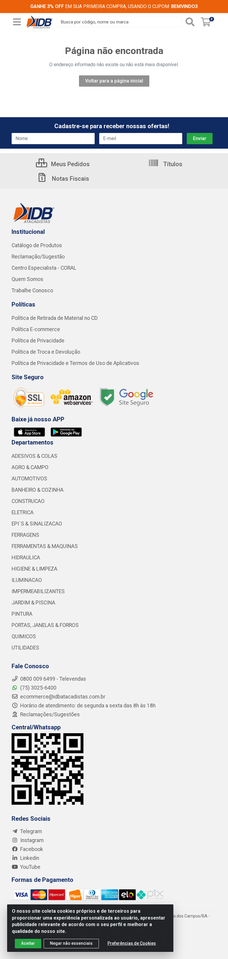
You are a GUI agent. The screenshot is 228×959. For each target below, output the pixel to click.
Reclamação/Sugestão (38, 257)
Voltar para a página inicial (114, 81)
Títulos (172, 164)
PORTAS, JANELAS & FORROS (45, 625)
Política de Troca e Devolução (46, 352)
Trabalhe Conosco (32, 290)
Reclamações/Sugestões (49, 714)
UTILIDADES (25, 648)
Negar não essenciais (71, 943)
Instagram (31, 840)
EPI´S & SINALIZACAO (37, 524)
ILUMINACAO (27, 580)
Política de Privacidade (38, 341)
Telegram (30, 831)
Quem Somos (27, 279)
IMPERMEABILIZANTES (38, 591)
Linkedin (29, 858)
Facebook (31, 849)
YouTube (29, 867)
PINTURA (22, 614)
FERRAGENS (25, 535)
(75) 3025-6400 (37, 688)
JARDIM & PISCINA (33, 603)
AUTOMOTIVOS (29, 479)
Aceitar (28, 943)
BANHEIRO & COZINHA (38, 490)
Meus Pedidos (70, 164)
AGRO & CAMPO (30, 467)
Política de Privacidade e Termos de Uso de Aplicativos (75, 363)
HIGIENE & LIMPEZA (34, 569)
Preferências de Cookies (131, 943)
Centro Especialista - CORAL (44, 268)
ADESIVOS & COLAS (34, 456)
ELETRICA (23, 512)
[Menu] (17, 22)
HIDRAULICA (26, 558)
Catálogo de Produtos (37, 245)
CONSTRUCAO (28, 501)
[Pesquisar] (190, 22)
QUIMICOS (24, 636)
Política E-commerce (36, 329)
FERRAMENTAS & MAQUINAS (45, 546)
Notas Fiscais (69, 178)
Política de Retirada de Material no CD (55, 318)
